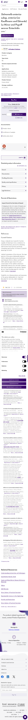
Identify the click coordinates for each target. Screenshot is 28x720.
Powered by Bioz (5, 561)
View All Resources (8, 606)
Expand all (23, 165)
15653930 (4, 281)
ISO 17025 (18, 712)
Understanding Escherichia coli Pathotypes (13, 573)
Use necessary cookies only (14, 387)
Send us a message (14, 629)
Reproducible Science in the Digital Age (12, 596)
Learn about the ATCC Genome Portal (12, 39)
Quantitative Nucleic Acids (8, 576)
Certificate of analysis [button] (9, 132)
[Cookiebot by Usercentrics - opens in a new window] (20, 332)
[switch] (24, 361)
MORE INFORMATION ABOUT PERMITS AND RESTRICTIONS (13, 227)
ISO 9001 (22, 710)
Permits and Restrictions (8, 599)
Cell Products (13, 9)
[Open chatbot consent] (25, 717)
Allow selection (14, 383)
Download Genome (8, 36)
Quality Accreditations (10, 710)
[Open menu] (2, 2)
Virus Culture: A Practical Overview (11, 592)
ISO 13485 (9, 712)
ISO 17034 (14, 714)
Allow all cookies (14, 380)
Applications (5, 9)
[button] (25, 5)
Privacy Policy (16, 347)
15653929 (13, 271)
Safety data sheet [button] (8, 136)
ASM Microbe (4, 589)
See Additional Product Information (10, 94)
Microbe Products (23, 9)
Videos (3, 585)
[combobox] (12, 5)
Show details (22, 376)
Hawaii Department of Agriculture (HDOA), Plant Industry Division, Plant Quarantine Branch (14, 217)
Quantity (4, 114)
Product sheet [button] (7, 128)
